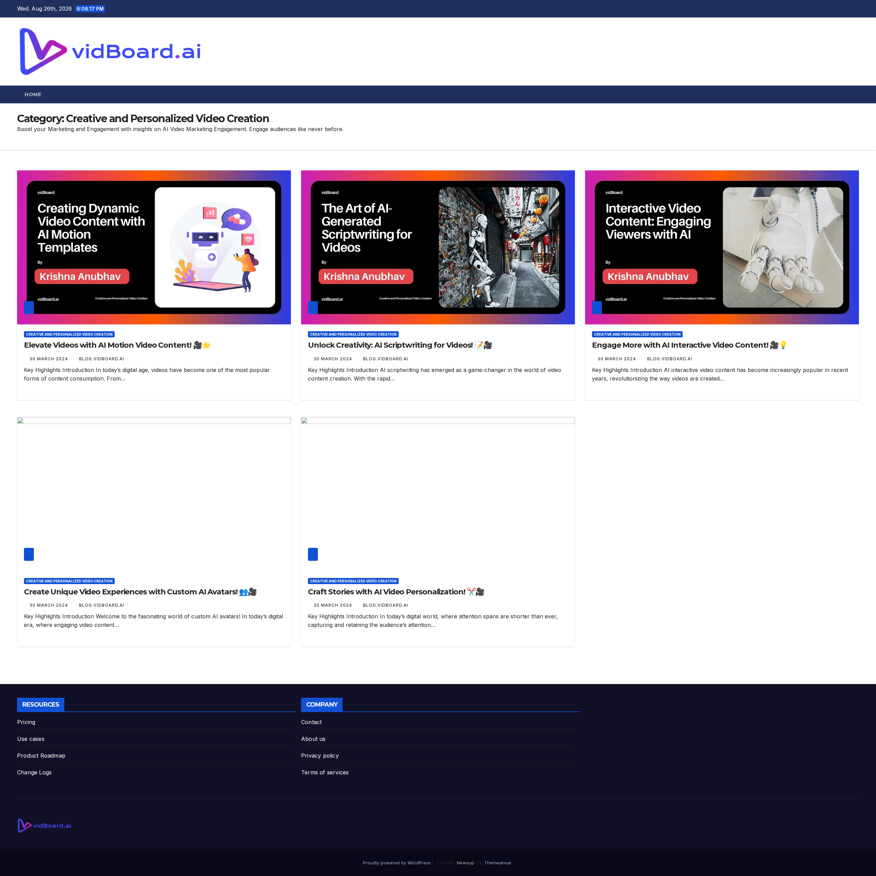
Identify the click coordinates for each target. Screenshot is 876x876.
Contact (311, 722)
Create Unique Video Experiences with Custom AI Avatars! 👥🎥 (140, 591)
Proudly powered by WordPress (397, 862)
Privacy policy (320, 755)
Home (33, 94)
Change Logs (34, 772)
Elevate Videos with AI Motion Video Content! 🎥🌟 (117, 345)
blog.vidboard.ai (101, 358)
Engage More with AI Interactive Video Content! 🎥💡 (689, 345)
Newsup (465, 862)
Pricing (26, 722)
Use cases (30, 738)
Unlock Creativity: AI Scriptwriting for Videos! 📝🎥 (400, 345)
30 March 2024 (49, 358)
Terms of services (325, 772)
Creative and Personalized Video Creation (69, 334)
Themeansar (498, 862)
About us (313, 738)
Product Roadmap (41, 755)
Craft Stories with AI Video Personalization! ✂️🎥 (396, 591)
